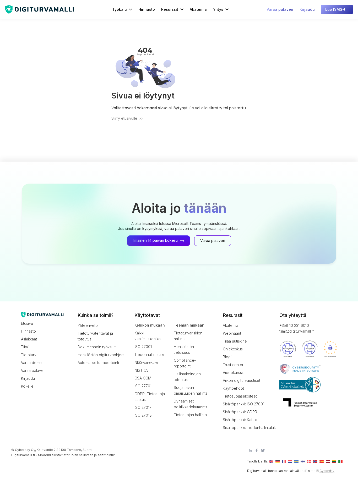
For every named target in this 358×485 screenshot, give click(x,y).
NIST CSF (142, 370)
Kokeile (27, 386)
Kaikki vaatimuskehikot (148, 336)
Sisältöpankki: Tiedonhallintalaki (246, 427)
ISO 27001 (143, 346)
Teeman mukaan (189, 325)
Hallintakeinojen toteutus (187, 377)
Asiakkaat (29, 339)
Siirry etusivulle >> (127, 118)
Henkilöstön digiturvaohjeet (101, 354)
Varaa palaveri (33, 370)
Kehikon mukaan (149, 325)
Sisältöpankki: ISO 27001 (243, 404)
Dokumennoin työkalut (97, 347)
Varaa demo (31, 362)
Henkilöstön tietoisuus (184, 349)
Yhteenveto (88, 325)
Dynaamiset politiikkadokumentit (190, 404)
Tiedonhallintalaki (149, 354)
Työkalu (119, 9)
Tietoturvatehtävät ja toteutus (95, 336)
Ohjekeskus (233, 349)
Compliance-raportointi (185, 363)
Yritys (218, 9)
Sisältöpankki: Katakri (240, 419)
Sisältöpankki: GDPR (240, 412)
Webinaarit (232, 333)
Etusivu (27, 323)
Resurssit (169, 9)
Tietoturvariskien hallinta (188, 336)
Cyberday (326, 471)
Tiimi (25, 347)
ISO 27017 (142, 407)
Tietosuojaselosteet (240, 396)
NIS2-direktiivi (146, 362)
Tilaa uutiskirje (235, 341)
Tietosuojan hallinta (190, 414)
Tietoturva (30, 354)
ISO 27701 (142, 386)
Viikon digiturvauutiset (241, 380)
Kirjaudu (28, 378)
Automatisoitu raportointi (98, 362)
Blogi (227, 357)
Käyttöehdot (233, 388)
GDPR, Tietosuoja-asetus (150, 397)
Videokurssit (233, 372)
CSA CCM (142, 378)
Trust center (233, 364)
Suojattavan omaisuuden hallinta (191, 390)
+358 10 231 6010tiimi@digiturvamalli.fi (296, 328)
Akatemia (198, 9)
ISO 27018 (143, 415)
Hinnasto (146, 9)
